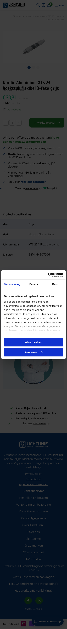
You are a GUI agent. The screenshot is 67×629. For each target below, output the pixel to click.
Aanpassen (31, 352)
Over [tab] (55, 284)
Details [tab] (33, 284)
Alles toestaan (33, 342)
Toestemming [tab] (12, 284)
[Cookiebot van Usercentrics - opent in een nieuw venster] (48, 274)
